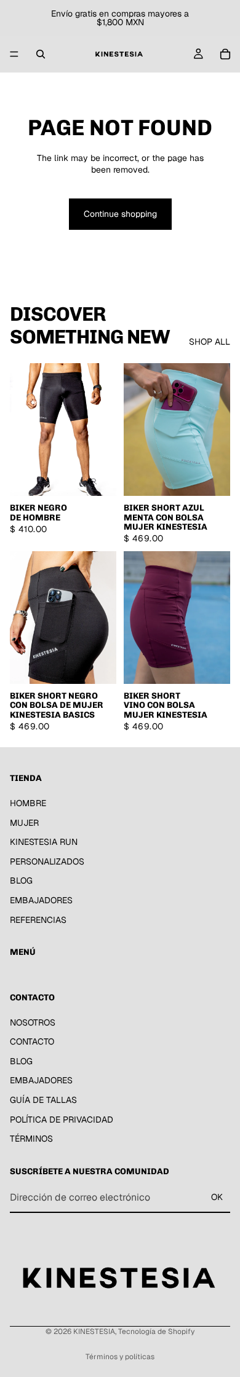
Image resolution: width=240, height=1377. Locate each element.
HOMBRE (28, 803)
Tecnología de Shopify (156, 1331)
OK (217, 1196)
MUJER (24, 822)
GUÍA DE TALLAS (43, 1099)
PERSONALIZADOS (47, 861)
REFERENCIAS (38, 919)
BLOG (21, 880)
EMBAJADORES (41, 900)
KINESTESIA (94, 1331)
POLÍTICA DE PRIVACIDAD (61, 1119)
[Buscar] (40, 54)
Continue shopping (120, 213)
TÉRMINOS (31, 1138)
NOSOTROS (32, 1022)
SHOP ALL (209, 341)
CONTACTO (32, 1041)
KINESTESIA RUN (44, 841)
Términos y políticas (120, 1357)
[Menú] (14, 54)
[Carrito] (225, 54)
